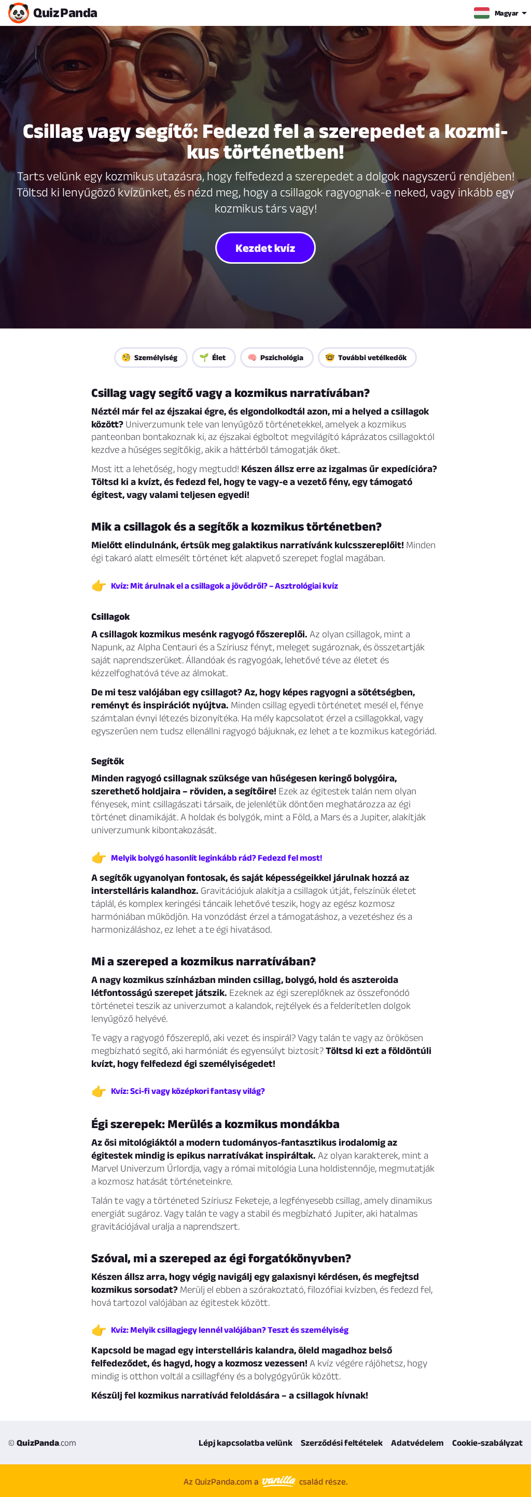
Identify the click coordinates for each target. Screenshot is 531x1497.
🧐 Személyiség (149, 357)
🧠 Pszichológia (275, 357)
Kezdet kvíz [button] (265, 247)
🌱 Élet (212, 357)
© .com (42, 1442)
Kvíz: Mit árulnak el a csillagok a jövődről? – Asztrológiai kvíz (224, 585)
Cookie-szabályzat (487, 1442)
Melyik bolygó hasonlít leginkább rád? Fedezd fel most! (216, 857)
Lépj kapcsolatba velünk (245, 1442)
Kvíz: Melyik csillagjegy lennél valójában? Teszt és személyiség (229, 1329)
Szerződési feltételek (342, 1442)
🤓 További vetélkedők (366, 357)
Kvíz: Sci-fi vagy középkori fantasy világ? (188, 1090)
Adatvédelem (417, 1442)
